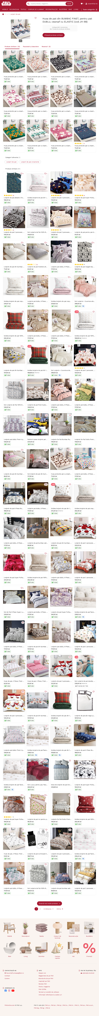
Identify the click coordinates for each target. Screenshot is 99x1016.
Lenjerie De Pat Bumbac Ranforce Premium (66, 439)
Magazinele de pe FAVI (46, 976)
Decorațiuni (14, 9)
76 (23, 208)
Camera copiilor (57, 957)
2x (84, 195)
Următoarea (47, 909)
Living (75, 9)
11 (23, 173)
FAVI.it (77, 1005)
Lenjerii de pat (15, 14)
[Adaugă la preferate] (35, 18)
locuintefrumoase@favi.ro (15, 973)
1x (84, 143)
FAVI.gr (42, 1008)
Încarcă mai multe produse (48, 903)
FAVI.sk (53, 1005)
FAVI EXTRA (42, 989)
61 (70, 208)
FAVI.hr (71, 1005)
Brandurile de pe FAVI (46, 978)
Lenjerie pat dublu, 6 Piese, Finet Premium (65, 267)
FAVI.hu (65, 1005)
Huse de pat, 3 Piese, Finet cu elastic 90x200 (19, 854)
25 (70, 173)
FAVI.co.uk (89, 1005)
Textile (23, 9)
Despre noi (42, 973)
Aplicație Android (88, 973)
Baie (70, 9)
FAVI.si (48, 1008)
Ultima (59, 909)
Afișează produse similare (53, 35)
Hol (73, 956)
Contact (7, 976)
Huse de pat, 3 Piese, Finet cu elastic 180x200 (19, 681)
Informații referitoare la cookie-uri (50, 995)
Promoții (89, 956)
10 (70, 87)
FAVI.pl (59, 1005)
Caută (69, 3)
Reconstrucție (52, 9)
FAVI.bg (36, 1008)
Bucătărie (63, 9)
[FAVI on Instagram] (9, 991)
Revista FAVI (43, 984)
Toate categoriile (89, 9)
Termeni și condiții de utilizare (49, 992)
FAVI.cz (47, 1005)
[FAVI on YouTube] (13, 991)
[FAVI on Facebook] (6, 991)
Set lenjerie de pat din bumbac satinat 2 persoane (44, 474)
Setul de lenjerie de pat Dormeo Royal (64, 785)
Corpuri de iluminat (36, 9)
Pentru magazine (44, 986)
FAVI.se (82, 1005)
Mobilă (5, 9)
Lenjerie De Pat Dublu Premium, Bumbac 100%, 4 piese (70, 819)
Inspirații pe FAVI (44, 981)
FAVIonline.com (10, 1005)
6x (60, 195)
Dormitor (41, 956)
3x (13, 230)
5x (13, 195)
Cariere (7, 978)
